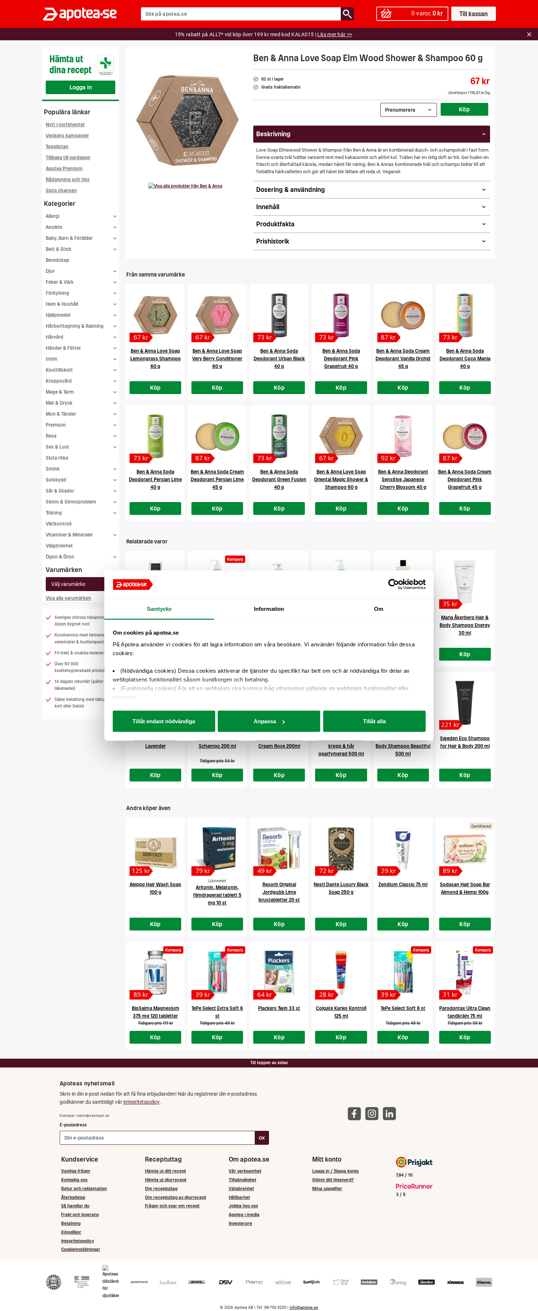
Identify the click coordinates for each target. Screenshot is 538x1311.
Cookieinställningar (80, 1249)
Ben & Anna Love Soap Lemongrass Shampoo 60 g (155, 358)
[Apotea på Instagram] (373, 1113)
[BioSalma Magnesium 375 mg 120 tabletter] (155, 972)
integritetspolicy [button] (141, 1102)
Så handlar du (75, 1205)
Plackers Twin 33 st (279, 1008)
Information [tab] (269, 608)
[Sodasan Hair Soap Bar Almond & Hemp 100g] (465, 848)
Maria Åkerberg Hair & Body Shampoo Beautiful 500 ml (403, 746)
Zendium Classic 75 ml (402, 884)
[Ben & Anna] (185, 186)
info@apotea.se (303, 1307)
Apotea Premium (64, 169)
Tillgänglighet (242, 1179)
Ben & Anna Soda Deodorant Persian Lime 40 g (155, 479)
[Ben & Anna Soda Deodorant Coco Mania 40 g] (465, 315)
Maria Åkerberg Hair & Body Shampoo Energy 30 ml (465, 625)
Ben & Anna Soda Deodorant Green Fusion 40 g (279, 479)
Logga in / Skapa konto (335, 1171)
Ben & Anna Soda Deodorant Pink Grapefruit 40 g (341, 358)
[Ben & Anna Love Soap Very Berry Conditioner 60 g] (217, 315)
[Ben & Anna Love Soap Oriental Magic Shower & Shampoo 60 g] (340, 436)
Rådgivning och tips (68, 180)
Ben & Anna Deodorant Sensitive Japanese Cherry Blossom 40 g (403, 479)
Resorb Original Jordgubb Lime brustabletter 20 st (279, 892)
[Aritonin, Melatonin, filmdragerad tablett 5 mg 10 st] (217, 848)
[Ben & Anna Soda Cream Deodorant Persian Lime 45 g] (217, 436)
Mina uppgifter (327, 1188)
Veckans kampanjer (67, 136)
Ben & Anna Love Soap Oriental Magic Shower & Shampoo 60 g (341, 479)
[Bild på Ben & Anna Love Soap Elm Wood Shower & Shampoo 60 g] (187, 120)
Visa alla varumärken (68, 598)
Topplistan (57, 147)
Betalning (71, 1223)
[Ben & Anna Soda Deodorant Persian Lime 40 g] (155, 436)
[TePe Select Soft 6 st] (403, 972)
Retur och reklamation (84, 1188)
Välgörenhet (59, 546)
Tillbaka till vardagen (68, 158)
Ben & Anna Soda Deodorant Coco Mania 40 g (465, 358)
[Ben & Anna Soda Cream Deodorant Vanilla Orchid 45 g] (403, 315)
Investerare (240, 1223)
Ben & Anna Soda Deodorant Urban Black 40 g (279, 358)
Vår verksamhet (245, 1171)
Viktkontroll (58, 524)
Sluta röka (57, 458)
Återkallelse (73, 1197)
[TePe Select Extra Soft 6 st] (217, 972)
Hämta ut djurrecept (165, 1179)
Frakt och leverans (80, 1214)
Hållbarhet (239, 1197)
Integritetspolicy (77, 1241)
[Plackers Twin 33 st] (279, 972)
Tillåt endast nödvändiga (163, 721)
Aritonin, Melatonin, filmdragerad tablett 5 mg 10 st (217, 895)
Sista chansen (61, 190)
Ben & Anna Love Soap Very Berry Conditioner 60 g (217, 358)
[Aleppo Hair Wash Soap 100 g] (155, 848)
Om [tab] (378, 608)
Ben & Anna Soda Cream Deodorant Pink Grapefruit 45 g (465, 479)
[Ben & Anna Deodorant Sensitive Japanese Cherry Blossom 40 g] (403, 436)
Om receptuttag (161, 1188)
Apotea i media (244, 1214)
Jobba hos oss (243, 1205)
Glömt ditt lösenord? (333, 1179)
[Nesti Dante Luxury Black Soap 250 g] (340, 848)
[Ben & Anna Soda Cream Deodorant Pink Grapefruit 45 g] (465, 436)
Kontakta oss (74, 1179)
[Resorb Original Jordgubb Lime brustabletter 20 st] (279, 848)
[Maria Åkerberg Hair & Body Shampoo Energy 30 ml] (465, 581)
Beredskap (57, 260)
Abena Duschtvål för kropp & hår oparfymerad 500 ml (341, 746)
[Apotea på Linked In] (391, 1113)
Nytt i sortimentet (65, 125)
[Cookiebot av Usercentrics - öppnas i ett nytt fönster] (394, 584)
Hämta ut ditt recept (165, 1171)
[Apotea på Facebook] (356, 1113)
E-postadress (73, 1125)
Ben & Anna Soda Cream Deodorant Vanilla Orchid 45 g (403, 358)
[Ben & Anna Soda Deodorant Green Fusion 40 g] (279, 436)
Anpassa (265, 721)
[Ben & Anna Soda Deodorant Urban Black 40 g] (279, 315)
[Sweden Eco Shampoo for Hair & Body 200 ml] (465, 702)
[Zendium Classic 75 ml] (403, 848)
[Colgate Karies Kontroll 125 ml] (340, 972)
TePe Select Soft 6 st (403, 1008)
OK (262, 1138)
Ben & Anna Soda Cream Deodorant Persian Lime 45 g (217, 479)
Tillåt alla (374, 721)
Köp (464, 109)
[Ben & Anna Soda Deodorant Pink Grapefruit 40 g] (340, 315)
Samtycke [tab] (159, 608)
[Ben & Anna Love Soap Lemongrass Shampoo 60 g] (155, 315)
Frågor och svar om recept (172, 1205)
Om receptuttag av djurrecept (175, 1197)
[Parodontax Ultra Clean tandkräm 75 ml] (465, 972)
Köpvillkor (71, 1232)
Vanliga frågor (75, 1171)
